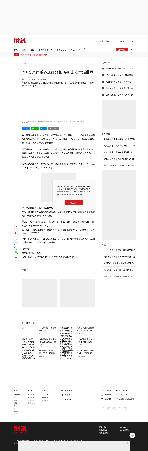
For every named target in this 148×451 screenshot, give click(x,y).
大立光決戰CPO (67, 399)
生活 (32, 49)
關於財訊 (102, 427)
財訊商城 (99, 41)
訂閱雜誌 (121, 50)
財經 (16, 49)
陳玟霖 (43, 79)
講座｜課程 (110, 41)
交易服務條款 (104, 433)
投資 (24, 49)
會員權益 (122, 427)
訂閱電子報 (123, 41)
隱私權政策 (82, 194)
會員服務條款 (124, 430)
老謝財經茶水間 (45, 49)
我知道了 (74, 203)
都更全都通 (61, 49)
